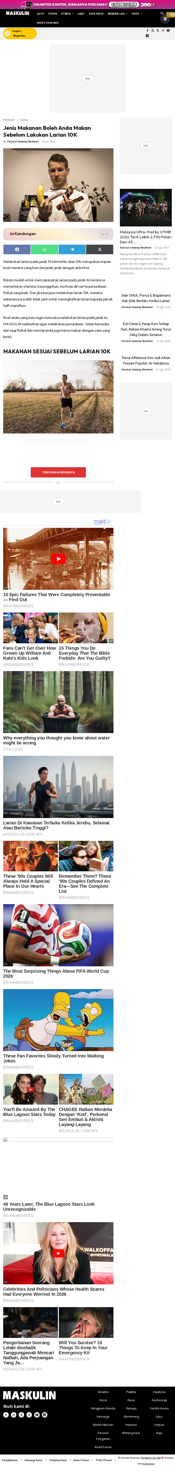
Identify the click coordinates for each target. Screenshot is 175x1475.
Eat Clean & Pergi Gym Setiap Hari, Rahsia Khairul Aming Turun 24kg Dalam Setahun (146, 329)
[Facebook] (147, 30)
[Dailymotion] (147, 36)
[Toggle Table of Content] (101, 234)
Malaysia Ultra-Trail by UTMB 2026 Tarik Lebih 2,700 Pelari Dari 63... (146, 236)
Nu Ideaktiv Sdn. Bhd (151, 1458)
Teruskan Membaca (58, 472)
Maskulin (9, 119)
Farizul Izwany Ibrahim (23, 141)
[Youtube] (168, 30)
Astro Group (148, 1463)
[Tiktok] (163, 30)
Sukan (24, 119)
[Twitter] (157, 30)
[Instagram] (152, 30)
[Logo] (17, 13)
